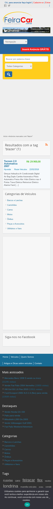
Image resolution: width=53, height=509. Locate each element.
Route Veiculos (20, 169)
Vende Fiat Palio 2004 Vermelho (19, 385)
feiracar (29, 480)
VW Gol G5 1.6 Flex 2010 (16, 389)
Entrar (47, 2)
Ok (27, 504)
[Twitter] (9, 5)
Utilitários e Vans (14, 228)
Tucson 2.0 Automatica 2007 (10, 164)
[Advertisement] (26, 105)
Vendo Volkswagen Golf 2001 (18, 423)
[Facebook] (5, 5)
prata (41, 487)
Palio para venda (12, 415)
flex (40, 480)
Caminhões (12, 205)
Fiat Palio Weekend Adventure (18, 427)
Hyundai (7, 169)
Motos (10, 214)
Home (5, 357)
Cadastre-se (38, 2)
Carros (10, 210)
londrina (10, 486)
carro (17, 480)
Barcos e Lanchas (15, 200)
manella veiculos (28, 487)
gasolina (48, 481)
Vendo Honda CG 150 (14, 412)
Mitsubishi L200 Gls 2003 (16, 419)
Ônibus (10, 219)
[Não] (49, 498)
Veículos (15, 357)
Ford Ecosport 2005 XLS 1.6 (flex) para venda (25, 393)
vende (48, 487)
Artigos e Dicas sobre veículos (18, 363)
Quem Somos (27, 357)
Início (5, 136)
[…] (17, 185)
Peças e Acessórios (15, 224)
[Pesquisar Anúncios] (8, 74)
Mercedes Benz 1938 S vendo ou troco (22, 378)
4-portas (8, 480)
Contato (38, 363)
